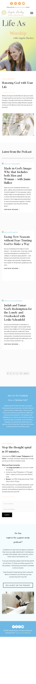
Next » (26, 373)
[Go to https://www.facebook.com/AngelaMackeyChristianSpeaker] (11, 3)
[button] (7, 515)
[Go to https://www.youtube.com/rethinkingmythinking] (23, 3)
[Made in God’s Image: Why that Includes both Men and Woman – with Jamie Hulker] (18, 163)
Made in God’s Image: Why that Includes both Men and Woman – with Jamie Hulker (18, 176)
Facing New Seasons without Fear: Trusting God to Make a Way (18, 241)
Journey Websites (25, 633)
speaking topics (20, 7)
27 (21, 373)
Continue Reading (12, 209)
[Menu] (31, 13)
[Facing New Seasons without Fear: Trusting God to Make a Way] (18, 232)
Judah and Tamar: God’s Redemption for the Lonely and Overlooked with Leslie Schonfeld (18, 312)
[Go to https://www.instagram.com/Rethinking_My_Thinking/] (15, 3)
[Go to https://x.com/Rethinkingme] (19, 3)
